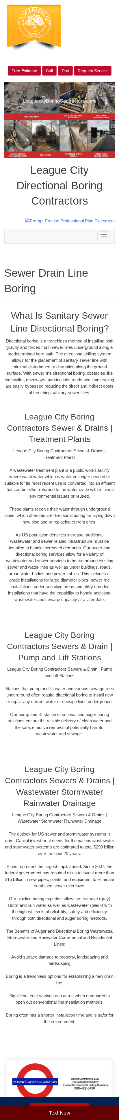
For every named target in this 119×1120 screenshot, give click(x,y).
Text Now (59, 1113)
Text (65, 70)
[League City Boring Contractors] (59, 1082)
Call (49, 70)
